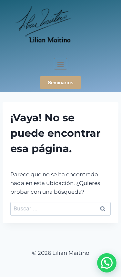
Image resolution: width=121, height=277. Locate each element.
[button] (106, 262)
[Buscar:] (60, 208)
